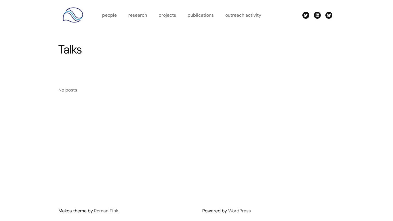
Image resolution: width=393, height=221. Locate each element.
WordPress (239, 211)
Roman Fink (106, 211)
